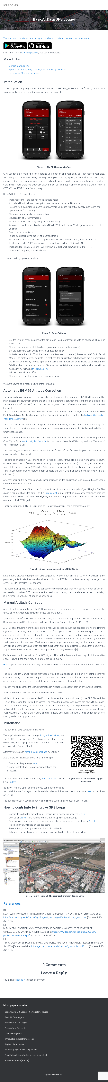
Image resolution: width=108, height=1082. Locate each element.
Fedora (12, 782)
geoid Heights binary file (34, 441)
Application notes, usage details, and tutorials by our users (37, 69)
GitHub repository (29, 52)
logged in (20, 979)
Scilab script (51, 493)
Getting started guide (19, 66)
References (12, 903)
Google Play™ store (49, 735)
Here (5, 664)
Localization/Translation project (24, 73)
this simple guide (40, 369)
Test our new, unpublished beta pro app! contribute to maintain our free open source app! (46, 38)
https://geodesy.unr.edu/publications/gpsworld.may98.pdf (59, 946)
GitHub (82, 814)
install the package (36, 752)
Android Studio (49, 778)
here (34, 763)
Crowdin (24, 817)
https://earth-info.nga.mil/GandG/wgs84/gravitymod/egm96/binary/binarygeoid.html (44, 917)
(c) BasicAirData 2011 (54, 1075)
